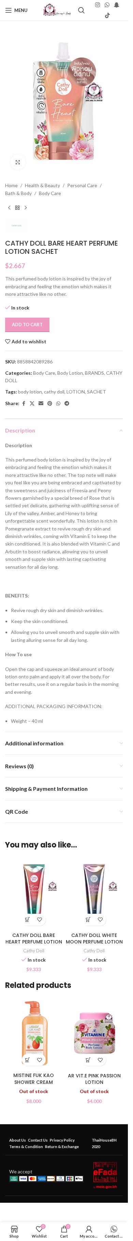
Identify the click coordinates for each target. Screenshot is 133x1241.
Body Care (50, 193)
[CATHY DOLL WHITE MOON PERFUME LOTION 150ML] (94, 893)
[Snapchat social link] (116, 5)
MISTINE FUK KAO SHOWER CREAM (33, 1079)
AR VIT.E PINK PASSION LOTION (94, 1079)
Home (11, 185)
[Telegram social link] (66, 403)
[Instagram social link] (97, 5)
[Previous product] (9, 208)
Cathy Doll (33, 950)
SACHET (96, 392)
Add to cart (27, 324)
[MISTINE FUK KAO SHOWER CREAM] (33, 1033)
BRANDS (94, 373)
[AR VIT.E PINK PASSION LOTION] (94, 1033)
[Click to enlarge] (18, 162)
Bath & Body (18, 193)
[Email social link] (40, 403)
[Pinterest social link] (49, 403)
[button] (28, 920)
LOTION (75, 392)
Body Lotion (70, 373)
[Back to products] (17, 208)
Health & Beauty (42, 185)
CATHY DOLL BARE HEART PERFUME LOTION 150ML (33, 942)
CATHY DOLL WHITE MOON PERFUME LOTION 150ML (94, 942)
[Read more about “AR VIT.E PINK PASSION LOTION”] (88, 1060)
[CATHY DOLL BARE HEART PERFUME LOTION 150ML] (33, 893)
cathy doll (54, 392)
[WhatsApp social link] (107, 5)
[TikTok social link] (107, 15)
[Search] (81, 10)
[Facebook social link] (23, 403)
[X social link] (32, 403)
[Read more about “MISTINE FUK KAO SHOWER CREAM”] (28, 1060)
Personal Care (82, 185)
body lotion (30, 392)
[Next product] (25, 208)
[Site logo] (57, 10)
